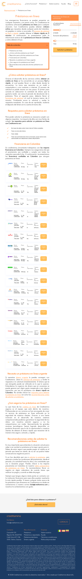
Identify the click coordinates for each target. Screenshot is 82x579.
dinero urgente (22, 377)
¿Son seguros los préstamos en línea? (22, 62)
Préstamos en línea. (16, 51)
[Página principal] (12, 4)
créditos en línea (29, 407)
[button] (27, 45)
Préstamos (42, 4)
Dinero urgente (29, 539)
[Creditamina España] (63, 532)
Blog (69, 4)
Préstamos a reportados (32, 535)
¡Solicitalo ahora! (41, 504)
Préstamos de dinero (31, 537)
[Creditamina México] (59, 532)
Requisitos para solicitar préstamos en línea (24, 55)
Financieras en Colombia (17, 57)
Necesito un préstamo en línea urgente (22, 60)
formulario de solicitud (14, 98)
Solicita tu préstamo (64, 50)
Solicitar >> (44, 165)
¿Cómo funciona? (31, 4)
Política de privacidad (48, 539)
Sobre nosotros (54, 4)
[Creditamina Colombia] (67, 532)
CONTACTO (64, 522)
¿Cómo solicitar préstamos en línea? (21, 53)
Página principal (9, 10)
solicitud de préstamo (31, 380)
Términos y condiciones (49, 537)
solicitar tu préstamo (37, 457)
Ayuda (63, 4)
